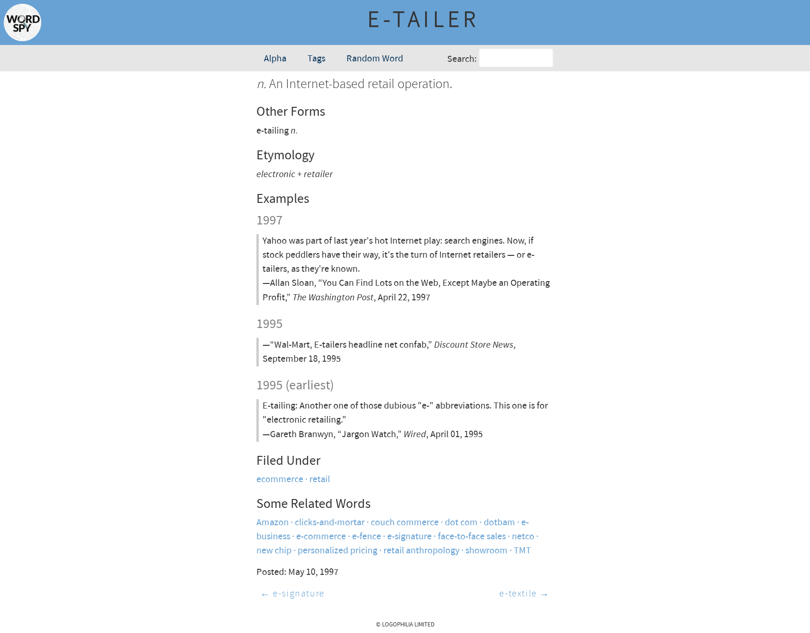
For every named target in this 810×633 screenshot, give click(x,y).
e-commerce (321, 536)
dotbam (499, 522)
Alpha (275, 58)
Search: (462, 59)
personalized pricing (337, 550)
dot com (461, 522)
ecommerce (279, 479)
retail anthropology (421, 550)
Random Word (374, 58)
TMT (522, 550)
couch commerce (405, 522)
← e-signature (292, 594)
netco (523, 536)
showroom (486, 550)
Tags (316, 58)
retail (319, 479)
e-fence (366, 536)
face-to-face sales (472, 536)
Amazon (272, 522)
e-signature (409, 536)
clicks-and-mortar (330, 522)
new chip (274, 550)
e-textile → (524, 594)
